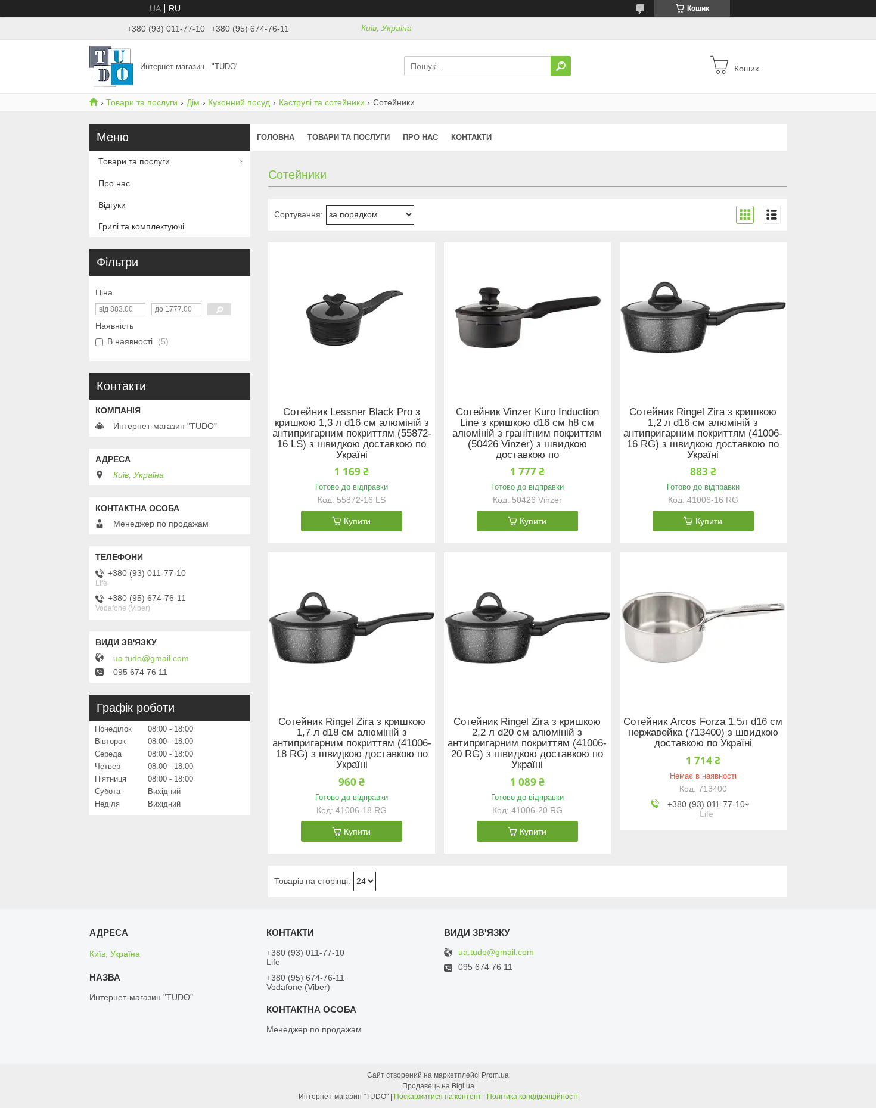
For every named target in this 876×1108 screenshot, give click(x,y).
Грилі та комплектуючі (141, 226)
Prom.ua (495, 1075)
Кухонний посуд (239, 102)
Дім (193, 102)
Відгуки (112, 205)
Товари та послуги (142, 102)
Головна (275, 137)
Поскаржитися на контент (438, 1097)
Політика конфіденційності (532, 1097)
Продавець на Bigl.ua (438, 1086)
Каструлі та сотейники (322, 102)
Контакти (471, 137)
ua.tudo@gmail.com (151, 658)
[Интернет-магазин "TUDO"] (111, 65)
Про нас (420, 137)
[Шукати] (561, 66)
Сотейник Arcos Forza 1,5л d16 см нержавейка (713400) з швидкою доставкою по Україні (702, 733)
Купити (357, 521)
